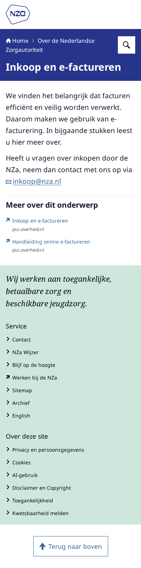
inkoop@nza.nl (37, 181)
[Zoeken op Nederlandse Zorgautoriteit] (126, 45)
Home (20, 41)
